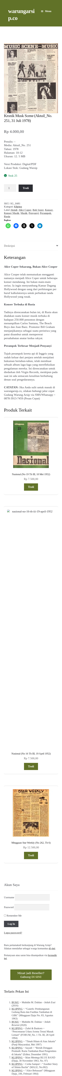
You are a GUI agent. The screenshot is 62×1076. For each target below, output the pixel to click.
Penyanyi (34, 213)
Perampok (45, 213)
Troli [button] (31, 486)
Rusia (7, 216)
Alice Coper (24, 210)
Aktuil (13, 210)
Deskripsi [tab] (9, 245)
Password (9, 716)
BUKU (15, 812)
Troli (26, 188)
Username (9, 707)
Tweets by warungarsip (16, 905)
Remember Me (14, 725)
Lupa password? (13, 742)
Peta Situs (22, 1059)
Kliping (18, 206)
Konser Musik (11, 213)
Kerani (34, 1059)
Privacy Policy (49, 1059)
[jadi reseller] (31, 784)
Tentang (9, 1059)
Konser (49, 210)
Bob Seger (38, 210)
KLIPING (17, 818)
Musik (24, 213)
